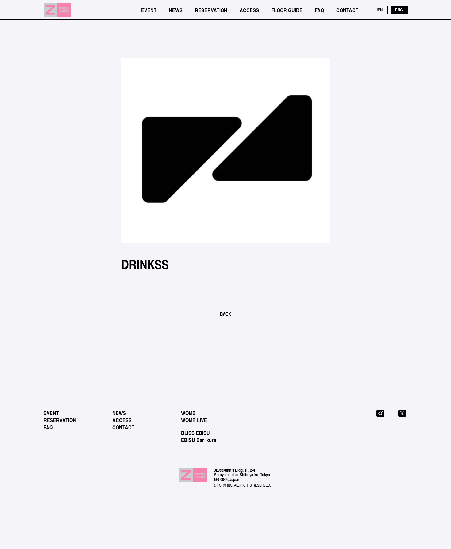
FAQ (319, 10)
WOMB (188, 413)
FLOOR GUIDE (287, 10)
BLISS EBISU (195, 433)
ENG (399, 10)
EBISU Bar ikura (198, 440)
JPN (379, 10)
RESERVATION (211, 10)
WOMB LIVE (194, 420)
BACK (225, 313)
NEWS (176, 10)
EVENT (148, 10)
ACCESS (249, 10)
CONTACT (347, 10)
